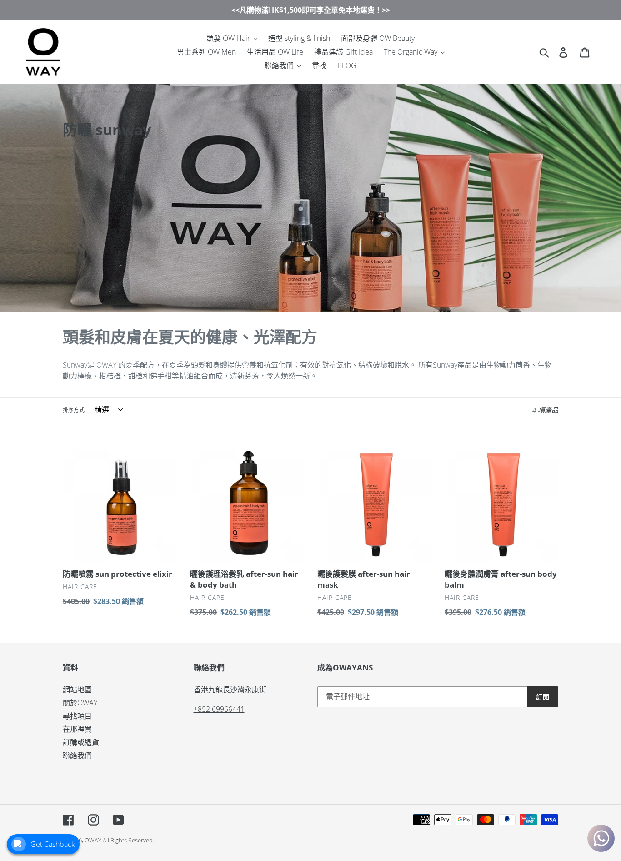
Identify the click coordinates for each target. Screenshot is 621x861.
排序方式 (74, 410)
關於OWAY (80, 703)
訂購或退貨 (81, 742)
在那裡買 (77, 729)
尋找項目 (77, 716)
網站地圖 (77, 690)
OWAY (93, 840)
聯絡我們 (77, 755)
